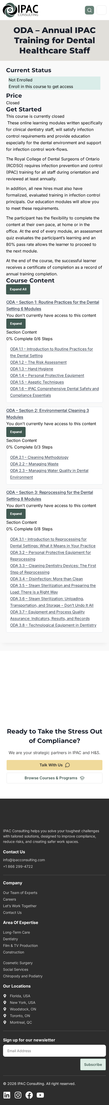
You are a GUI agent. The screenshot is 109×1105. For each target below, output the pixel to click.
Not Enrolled (20, 79)
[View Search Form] (89, 10)
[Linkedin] (7, 1095)
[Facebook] (29, 1095)
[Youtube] (40, 1095)
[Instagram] (18, 1095)
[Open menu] (101, 10)
